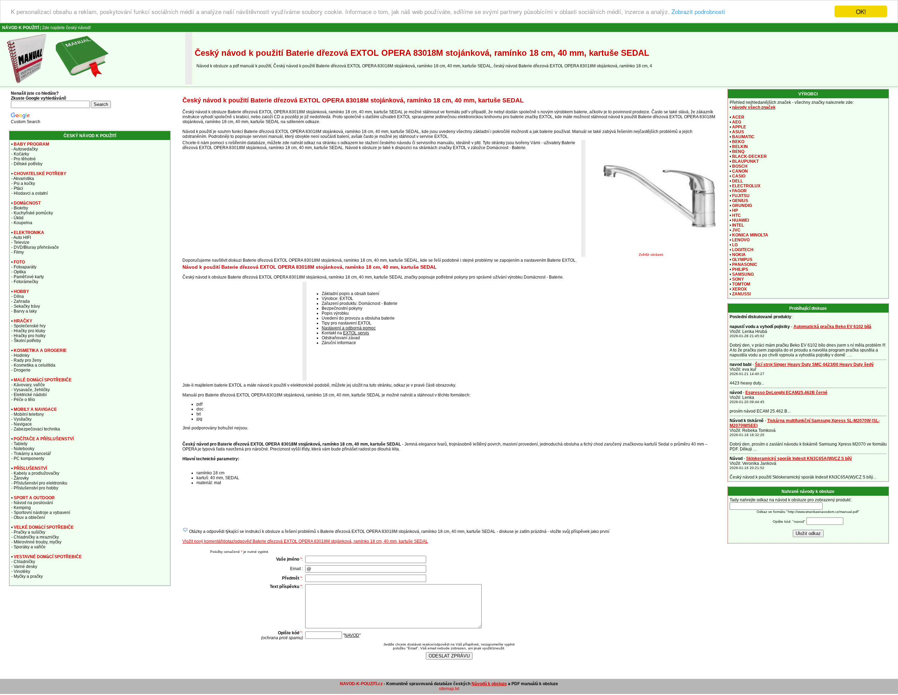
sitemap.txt (449, 688)
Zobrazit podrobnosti (698, 11)
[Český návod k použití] (60, 83)
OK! (861, 11)
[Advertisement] (242, 331)
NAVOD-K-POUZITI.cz (361, 683)
